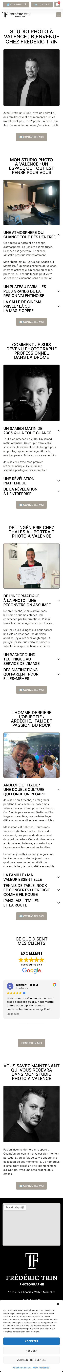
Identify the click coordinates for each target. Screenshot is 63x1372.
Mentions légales (41, 1367)
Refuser (31, 1350)
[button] (58, 1304)
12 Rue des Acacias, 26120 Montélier (31, 1292)
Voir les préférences (32, 1360)
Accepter (31, 1341)
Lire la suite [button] (13, 1014)
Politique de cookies (21, 1367)
